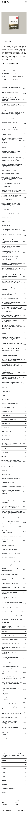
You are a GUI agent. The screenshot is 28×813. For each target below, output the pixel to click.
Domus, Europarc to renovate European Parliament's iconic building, (13, 360)
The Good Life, (6, 411)
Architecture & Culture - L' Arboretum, (12, 536)
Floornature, (6, 391)
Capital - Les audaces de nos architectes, (13, 698)
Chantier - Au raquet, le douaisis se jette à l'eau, (13, 541)
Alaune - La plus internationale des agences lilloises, (13, 522)
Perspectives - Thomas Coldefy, (11, 639)
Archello (3, 746)
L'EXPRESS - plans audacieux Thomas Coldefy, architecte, (13, 570)
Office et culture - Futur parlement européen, (13, 289)
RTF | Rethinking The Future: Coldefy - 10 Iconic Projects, (13, 134)
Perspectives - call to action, (10, 643)
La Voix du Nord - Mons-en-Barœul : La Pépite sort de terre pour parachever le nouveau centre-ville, (13, 512)
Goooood (3, 780)
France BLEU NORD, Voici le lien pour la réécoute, (13, 333)
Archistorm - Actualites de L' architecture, (13, 598)
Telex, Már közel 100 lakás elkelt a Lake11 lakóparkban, (13, 247)
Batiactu (3, 760)
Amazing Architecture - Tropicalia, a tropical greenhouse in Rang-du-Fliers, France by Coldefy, (13, 258)
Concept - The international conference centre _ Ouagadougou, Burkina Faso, (13, 678)
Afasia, (4, 470)
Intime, (4, 395)
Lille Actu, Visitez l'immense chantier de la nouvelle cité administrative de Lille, (13, 344)
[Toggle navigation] (25, 2)
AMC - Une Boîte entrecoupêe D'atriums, (13, 733)
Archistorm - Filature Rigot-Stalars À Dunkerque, (13, 502)
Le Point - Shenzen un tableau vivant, (12, 517)
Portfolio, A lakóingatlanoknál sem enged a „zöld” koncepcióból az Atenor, (13, 241)
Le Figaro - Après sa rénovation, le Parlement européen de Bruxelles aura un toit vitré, (13, 283)
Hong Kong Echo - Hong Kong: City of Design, (13, 708)
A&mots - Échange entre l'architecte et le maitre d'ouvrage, (13, 531)
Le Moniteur (4, 784)
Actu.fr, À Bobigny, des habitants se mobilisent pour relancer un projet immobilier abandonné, (13, 204)
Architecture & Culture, (9, 419)
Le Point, (5, 399)
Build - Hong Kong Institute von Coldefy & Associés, (13, 603)
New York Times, (7, 225)
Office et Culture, (7, 407)
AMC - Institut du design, (9, 717)
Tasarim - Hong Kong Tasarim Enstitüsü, (13, 593)
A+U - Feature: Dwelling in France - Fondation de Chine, (13, 93)
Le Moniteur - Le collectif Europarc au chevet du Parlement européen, (13, 264)
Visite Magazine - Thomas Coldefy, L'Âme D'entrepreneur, (13, 230)
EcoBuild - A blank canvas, (9, 607)
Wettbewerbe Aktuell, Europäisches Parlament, (13, 147)
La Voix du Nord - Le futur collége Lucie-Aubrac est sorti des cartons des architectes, (13, 683)
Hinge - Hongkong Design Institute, (12, 611)
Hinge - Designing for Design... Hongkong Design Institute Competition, (13, 722)
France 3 (3, 776)
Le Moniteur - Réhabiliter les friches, (12, 553)
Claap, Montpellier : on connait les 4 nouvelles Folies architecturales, (13, 191)
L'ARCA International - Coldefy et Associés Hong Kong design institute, (13, 713)
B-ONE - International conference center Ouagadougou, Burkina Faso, (13, 667)
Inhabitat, (5, 738)
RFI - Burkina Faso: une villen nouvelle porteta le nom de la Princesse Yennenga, (13, 492)
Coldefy (5, 2)
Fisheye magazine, (7, 482)
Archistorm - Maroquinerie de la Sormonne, (13, 123)
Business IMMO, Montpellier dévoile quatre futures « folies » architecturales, (13, 185)
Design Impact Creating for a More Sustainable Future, (13, 303)
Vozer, (4, 452)
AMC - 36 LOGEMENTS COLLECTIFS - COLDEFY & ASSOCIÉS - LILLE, (13, 316)
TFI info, (5, 448)
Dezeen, (5, 439)
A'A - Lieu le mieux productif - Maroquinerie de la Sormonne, (13, 128)
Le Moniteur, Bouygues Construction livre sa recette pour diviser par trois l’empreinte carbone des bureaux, (13, 159)
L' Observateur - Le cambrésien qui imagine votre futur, (13, 689)
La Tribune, (6, 221)
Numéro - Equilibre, (7, 635)
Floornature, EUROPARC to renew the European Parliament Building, (13, 355)
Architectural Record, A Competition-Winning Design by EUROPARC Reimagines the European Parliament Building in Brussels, (13, 197)
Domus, (4, 387)
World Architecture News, (9, 466)
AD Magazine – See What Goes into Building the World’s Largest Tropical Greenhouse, (13, 461)
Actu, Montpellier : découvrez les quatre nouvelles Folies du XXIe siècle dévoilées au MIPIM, (13, 178)
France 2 (3, 772)
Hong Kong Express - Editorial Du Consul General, (13, 728)
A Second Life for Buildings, (10, 213)
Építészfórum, (6, 217)
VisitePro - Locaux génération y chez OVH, (13, 235)
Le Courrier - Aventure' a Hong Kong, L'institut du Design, (13, 627)
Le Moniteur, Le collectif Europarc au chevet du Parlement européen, (13, 378)
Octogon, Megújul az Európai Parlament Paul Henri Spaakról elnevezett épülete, (13, 270)
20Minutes (4, 792)
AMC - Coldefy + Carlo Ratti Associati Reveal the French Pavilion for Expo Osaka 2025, (13, 99)
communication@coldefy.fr (10, 63)
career (16, 802)
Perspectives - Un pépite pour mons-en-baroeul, (13, 579)
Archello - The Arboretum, (9, 298)
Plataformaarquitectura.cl (8, 788)
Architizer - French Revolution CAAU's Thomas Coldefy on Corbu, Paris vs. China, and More (12, 755)
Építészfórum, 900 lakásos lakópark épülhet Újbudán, (13, 321)
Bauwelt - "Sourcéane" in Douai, (11, 478)
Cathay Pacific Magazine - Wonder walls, (13, 672)
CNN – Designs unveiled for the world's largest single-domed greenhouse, (13, 383)
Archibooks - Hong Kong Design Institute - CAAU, (13, 658)
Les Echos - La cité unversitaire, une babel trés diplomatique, (13, 444)
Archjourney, (6, 662)
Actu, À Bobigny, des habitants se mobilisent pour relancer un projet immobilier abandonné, (13, 372)
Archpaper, (5, 427)
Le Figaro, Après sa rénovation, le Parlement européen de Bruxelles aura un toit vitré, (13, 366)
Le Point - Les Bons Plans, (9, 403)
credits (16, 804)
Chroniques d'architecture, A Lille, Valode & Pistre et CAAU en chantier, (13, 349)
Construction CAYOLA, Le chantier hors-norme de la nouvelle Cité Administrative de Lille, (13, 338)
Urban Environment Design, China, (11, 561)
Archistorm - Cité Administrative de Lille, (13, 88)
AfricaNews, (6, 474)
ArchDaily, (5, 209)
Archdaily (3, 742)
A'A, (3, 456)
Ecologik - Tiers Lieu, (8, 545)
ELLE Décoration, (7, 565)
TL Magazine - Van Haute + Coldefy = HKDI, (13, 648)
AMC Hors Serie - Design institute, (11, 574)
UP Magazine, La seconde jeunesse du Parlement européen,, (13, 294)
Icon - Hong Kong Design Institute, (11, 615)
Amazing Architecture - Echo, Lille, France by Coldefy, (13, 252)
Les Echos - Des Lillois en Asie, (11, 557)
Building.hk (4, 764)
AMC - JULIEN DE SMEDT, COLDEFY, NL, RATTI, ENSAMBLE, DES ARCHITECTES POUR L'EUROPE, (13, 327)
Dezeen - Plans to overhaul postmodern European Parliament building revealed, (13, 276)
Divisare (3, 768)
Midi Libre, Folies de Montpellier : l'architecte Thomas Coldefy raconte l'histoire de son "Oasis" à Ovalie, (13, 172)
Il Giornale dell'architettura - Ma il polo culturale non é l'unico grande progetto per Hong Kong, (13, 621)
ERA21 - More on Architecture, (10, 549)
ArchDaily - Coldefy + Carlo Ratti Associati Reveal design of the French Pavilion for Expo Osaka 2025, (13, 106)
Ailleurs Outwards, (7, 497)
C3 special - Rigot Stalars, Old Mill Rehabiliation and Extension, (13, 507)
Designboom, (6, 435)
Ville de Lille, (6, 415)
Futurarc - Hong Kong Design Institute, (13, 703)
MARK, (4, 631)
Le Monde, (5, 423)
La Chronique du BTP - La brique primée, (13, 588)
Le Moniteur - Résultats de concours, (12, 486)
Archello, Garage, (7, 118)
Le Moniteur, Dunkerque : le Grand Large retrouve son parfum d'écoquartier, (13, 152)
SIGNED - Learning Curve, (9, 583)
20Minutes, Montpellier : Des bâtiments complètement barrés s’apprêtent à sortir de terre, (13, 165)
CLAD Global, (6, 431)
